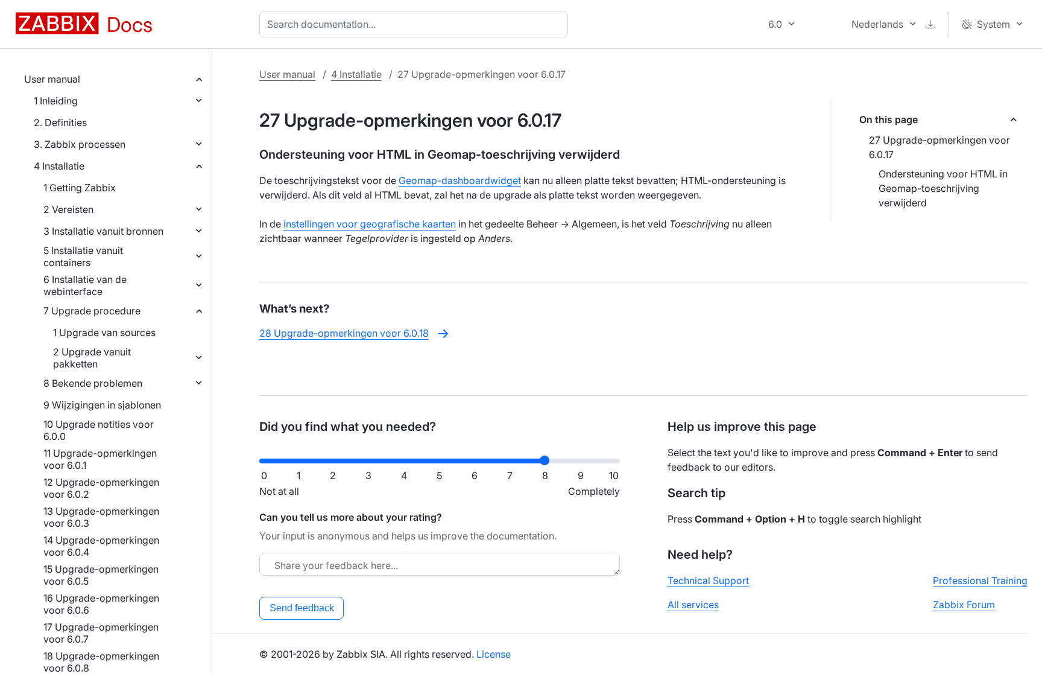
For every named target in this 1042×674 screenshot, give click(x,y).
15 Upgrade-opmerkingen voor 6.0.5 (101, 575)
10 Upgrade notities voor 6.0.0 (98, 430)
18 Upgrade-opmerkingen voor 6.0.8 (101, 662)
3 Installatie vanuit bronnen (103, 231)
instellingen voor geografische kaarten (369, 224)
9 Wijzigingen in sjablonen (102, 405)
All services (693, 605)
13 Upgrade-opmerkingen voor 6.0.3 (101, 517)
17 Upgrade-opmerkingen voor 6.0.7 (101, 633)
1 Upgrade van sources (104, 332)
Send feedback (302, 608)
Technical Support (708, 580)
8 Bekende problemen (92, 383)
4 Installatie (59, 166)
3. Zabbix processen (79, 144)
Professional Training (980, 580)
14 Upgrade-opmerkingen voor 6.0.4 (101, 546)
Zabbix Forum (964, 605)
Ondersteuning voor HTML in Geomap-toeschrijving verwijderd (943, 188)
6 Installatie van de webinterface (85, 285)
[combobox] (416, 24)
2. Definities (60, 122)
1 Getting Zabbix (79, 188)
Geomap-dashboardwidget (460, 180)
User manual (52, 79)
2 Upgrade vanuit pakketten (92, 358)
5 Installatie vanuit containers (83, 256)
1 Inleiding (56, 101)
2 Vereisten (68, 209)
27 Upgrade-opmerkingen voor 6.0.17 (939, 147)
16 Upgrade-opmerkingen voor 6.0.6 (101, 604)
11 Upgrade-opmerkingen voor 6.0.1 (100, 459)
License (493, 654)
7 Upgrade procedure (92, 311)
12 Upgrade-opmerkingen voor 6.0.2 (101, 488)
